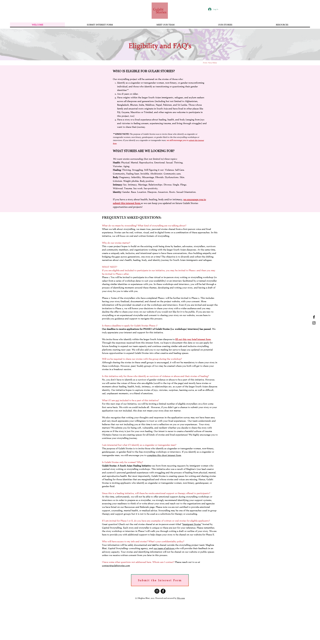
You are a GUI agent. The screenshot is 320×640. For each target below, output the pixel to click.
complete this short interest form (164, 455)
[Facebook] (314, 317)
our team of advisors (164, 548)
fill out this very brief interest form (193, 339)
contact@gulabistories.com (116, 565)
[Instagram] (314, 323)
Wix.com (181, 598)
